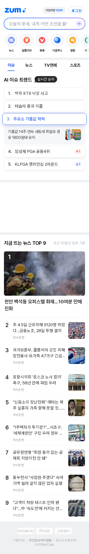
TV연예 (50, 65)
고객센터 (63, 531)
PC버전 (44, 531)
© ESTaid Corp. (44, 544)
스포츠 (75, 65)
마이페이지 (25, 531)
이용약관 (18, 540)
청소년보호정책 (66, 540)
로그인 (76, 11)
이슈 (11, 65)
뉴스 (28, 65)
